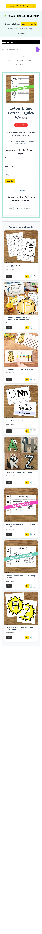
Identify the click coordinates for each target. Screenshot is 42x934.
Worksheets (9, 208)
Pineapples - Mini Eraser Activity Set (19, 369)
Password (9, 166)
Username (9, 158)
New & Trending (26, 29)
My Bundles (21, 33)
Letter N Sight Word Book (15, 421)
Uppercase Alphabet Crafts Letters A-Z (20, 472)
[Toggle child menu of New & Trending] (33, 28)
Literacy (18, 208)
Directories (11, 29)
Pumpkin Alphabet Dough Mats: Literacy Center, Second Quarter (18, 319)
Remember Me (12, 175)
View (9, 276)
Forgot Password (21, 190)
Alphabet (25, 208)
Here (26, 200)
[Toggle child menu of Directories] (17, 28)
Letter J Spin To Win (13, 266)
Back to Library (22, 125)
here (25, 144)
